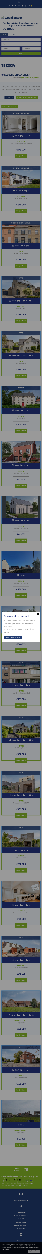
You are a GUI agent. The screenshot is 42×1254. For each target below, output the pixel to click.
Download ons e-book (12, 637)
